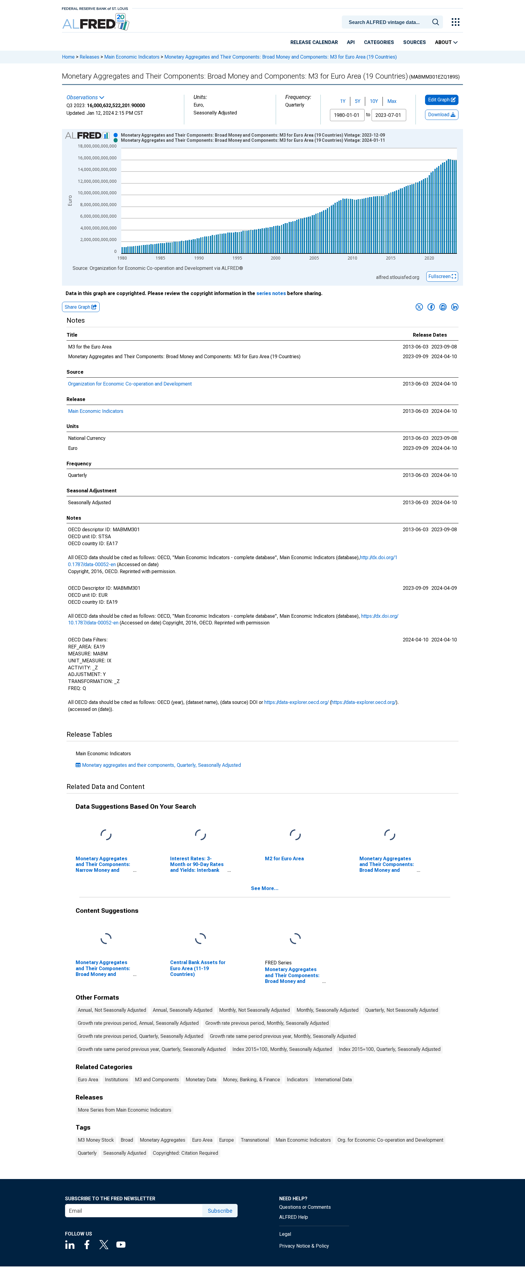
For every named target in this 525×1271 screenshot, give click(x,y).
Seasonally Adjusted (124, 1153)
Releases (89, 57)
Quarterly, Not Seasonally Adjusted (401, 1010)
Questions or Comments (305, 1207)
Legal (285, 1234)
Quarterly (87, 1153)
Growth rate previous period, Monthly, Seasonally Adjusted (267, 1023)
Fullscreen (440, 276)
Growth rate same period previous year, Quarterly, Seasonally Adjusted (152, 1049)
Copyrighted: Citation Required (185, 1153)
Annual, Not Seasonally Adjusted (112, 1010)
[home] (96, 22)
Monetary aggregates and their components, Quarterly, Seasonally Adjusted (161, 765)
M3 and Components (157, 1079)
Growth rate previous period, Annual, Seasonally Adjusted (138, 1023)
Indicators (297, 1079)
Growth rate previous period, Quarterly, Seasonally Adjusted (140, 1036)
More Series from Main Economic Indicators (124, 1110)
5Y (357, 101)
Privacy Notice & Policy (304, 1246)
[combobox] (393, 21)
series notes (271, 293)
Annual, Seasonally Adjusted (182, 1010)
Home (68, 57)
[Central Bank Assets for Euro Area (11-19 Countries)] (200, 939)
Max (391, 101)
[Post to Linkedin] (454, 307)
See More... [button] (265, 888)
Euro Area (88, 1079)
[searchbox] (393, 22)
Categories (379, 42)
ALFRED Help (293, 1217)
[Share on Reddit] (443, 307)
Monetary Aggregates (162, 1140)
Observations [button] (83, 97)
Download (439, 114)
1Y (342, 101)
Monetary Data (201, 1079)
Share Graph (78, 307)
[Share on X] (419, 307)
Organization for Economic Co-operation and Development (130, 384)
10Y (374, 101)
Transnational (255, 1140)
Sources (414, 42)
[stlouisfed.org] (95, 8)
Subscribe (220, 1211)
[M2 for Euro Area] (295, 835)
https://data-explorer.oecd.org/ (296, 702)
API (351, 42)
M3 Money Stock (96, 1140)
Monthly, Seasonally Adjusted (328, 1010)
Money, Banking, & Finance (251, 1079)
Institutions (116, 1079)
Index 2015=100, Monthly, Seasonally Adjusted (282, 1049)
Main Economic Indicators (132, 57)
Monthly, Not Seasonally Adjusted (254, 1010)
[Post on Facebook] (431, 307)
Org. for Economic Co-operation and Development (390, 1140)
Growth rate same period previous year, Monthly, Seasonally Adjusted (283, 1036)
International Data (333, 1079)
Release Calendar (314, 42)
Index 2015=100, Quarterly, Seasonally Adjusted (390, 1049)
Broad (127, 1140)
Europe (226, 1140)
